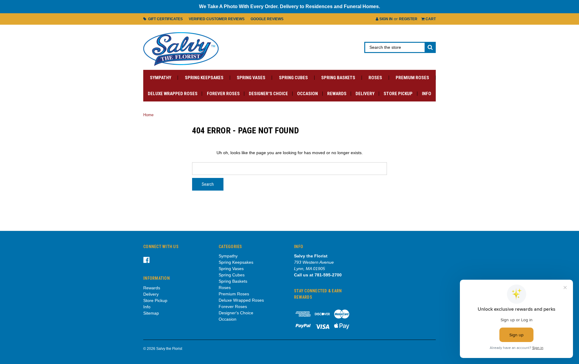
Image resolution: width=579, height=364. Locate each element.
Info (426, 93)
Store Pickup (398, 93)
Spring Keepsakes (204, 77)
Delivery (365, 93)
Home (148, 115)
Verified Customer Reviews (217, 19)
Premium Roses (412, 77)
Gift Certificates (164, 19)
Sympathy (160, 77)
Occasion (307, 93)
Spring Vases (251, 77)
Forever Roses (223, 93)
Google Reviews (267, 19)
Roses (375, 77)
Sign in (385, 19)
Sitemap (151, 313)
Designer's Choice (268, 93)
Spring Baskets (338, 77)
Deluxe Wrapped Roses (173, 93)
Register (408, 19)
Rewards (336, 93)
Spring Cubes (293, 77)
